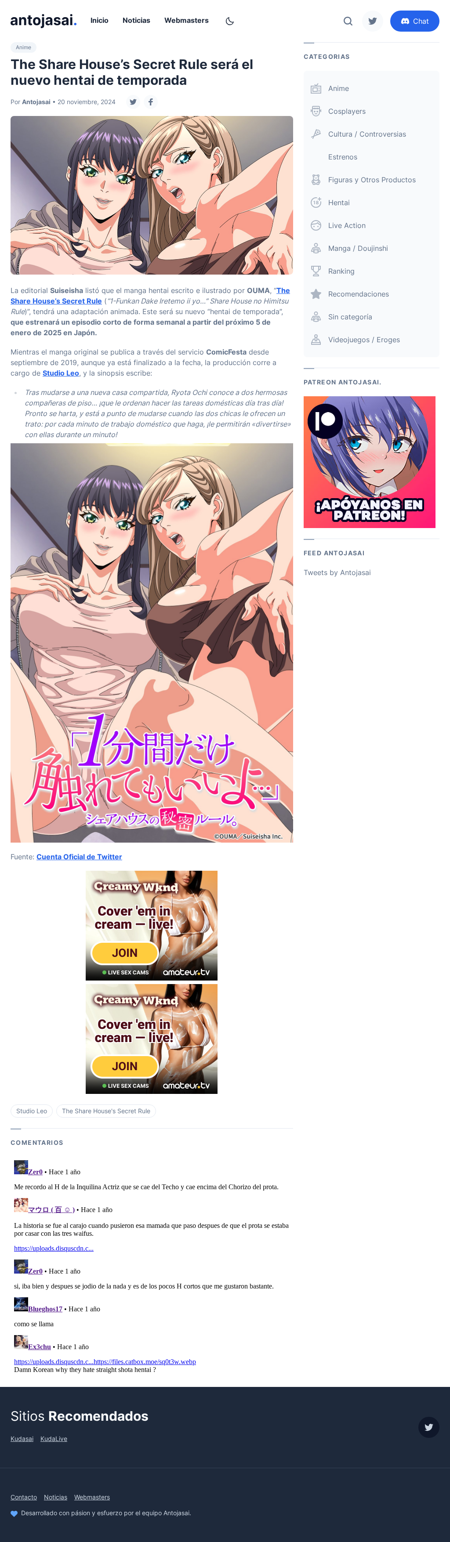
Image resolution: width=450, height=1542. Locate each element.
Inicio (100, 20)
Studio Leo (61, 373)
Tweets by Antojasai (337, 572)
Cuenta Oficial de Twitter (79, 856)
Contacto (24, 1497)
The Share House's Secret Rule (106, 1111)
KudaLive (53, 1438)
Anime (23, 47)
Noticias (136, 20)
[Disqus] (152, 1266)
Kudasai (22, 1438)
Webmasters (186, 20)
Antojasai (36, 101)
